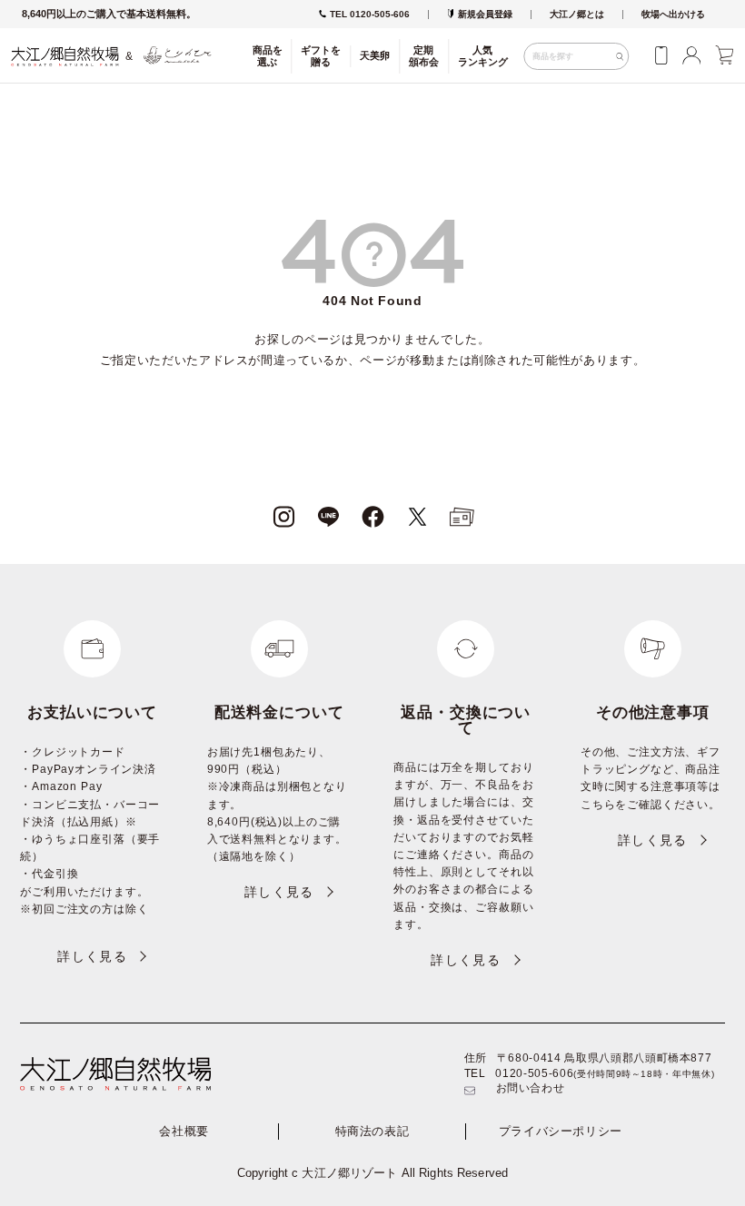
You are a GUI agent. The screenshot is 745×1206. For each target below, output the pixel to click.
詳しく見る (92, 956)
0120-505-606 (534, 1073)
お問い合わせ (530, 1088)
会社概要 (184, 1131)
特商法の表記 (372, 1131)
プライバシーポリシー (561, 1131)
